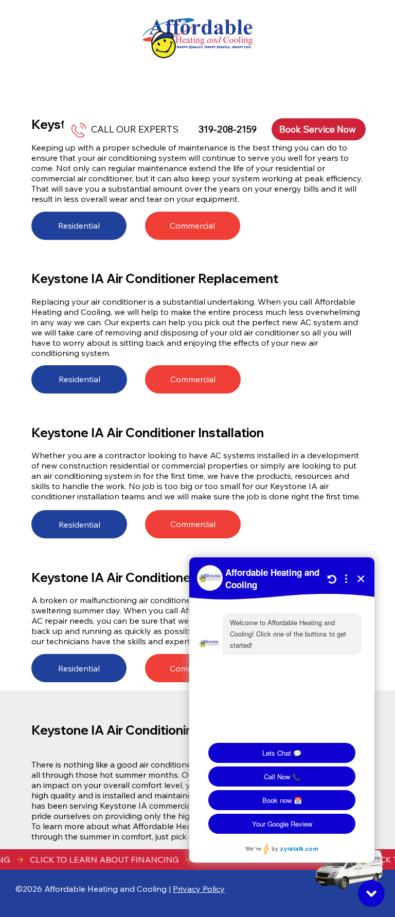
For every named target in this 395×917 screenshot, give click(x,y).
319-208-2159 (228, 130)
